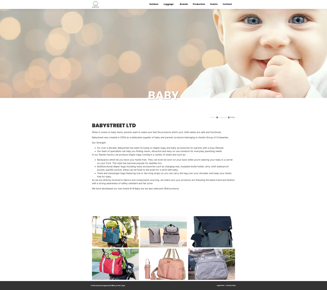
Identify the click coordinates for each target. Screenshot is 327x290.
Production (199, 4)
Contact (227, 4)
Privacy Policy (231, 285)
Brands (184, 4)
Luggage (168, 4)
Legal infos (221, 285)
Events (214, 4)
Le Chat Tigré (120, 286)
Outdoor (154, 4)
